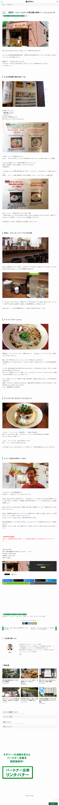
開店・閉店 (22, 15)
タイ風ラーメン (26, 616)
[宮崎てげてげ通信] (29, 1)
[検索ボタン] (57, 1)
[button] (23, 623)
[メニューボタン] (1, 1)
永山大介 (6, 616)
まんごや (35, 616)
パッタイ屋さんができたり (20, 522)
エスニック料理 (42, 616)
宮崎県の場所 (13, 15)
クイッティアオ (12, 616)
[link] (20, 654)
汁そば (31, 616)
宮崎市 (18, 15)
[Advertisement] (29, 599)
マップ (29, 551)
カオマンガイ (18, 616)
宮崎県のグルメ (7, 15)
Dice (10, 652)
